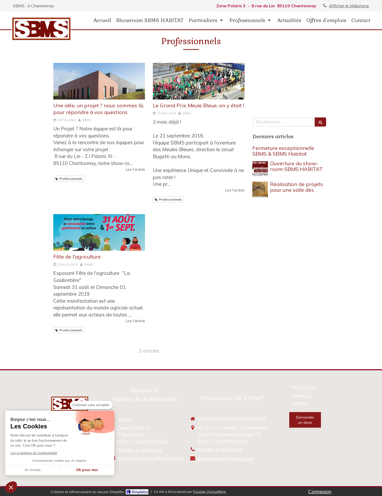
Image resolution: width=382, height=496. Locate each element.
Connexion (319, 491)
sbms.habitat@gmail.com (225, 458)
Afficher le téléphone (349, 5)
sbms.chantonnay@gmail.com (150, 458)
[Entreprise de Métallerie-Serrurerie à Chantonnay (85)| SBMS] (41, 29)
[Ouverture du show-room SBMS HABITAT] (260, 168)
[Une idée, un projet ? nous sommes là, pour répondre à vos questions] (99, 81)
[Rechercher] (320, 122)
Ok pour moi (87, 470)
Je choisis (32, 470)
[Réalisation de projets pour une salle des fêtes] (260, 189)
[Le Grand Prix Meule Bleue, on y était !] (199, 81)
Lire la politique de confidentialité (33, 453)
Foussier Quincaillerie (209, 492)
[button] (11, 487)
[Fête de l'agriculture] (99, 232)
